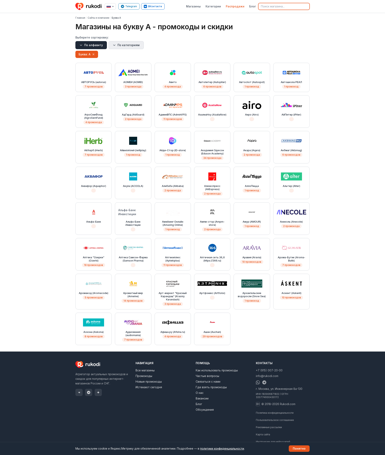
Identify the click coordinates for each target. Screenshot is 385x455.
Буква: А (84, 54)
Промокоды (144, 376)
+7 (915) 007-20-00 (269, 370)
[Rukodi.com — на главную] (88, 6)
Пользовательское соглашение (275, 420)
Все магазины (145, 370)
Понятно (299, 448)
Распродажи (235, 6)
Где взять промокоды (211, 387)
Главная (80, 17)
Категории (213, 6)
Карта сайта (263, 434)
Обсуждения (205, 409)
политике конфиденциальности (222, 448)
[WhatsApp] (258, 382)
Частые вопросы (207, 376)
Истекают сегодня (149, 387)
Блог (252, 6)
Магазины (193, 6)
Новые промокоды (149, 381)
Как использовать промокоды (217, 370)
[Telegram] (88, 392)
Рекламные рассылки (269, 427)
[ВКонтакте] (79, 392)
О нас (200, 392)
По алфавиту (93, 45)
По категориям (129, 45)
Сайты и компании (98, 17)
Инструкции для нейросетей (273, 441)
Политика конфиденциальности (275, 412)
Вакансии (202, 398)
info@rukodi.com (267, 376)
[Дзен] (98, 392)
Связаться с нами (208, 381)
